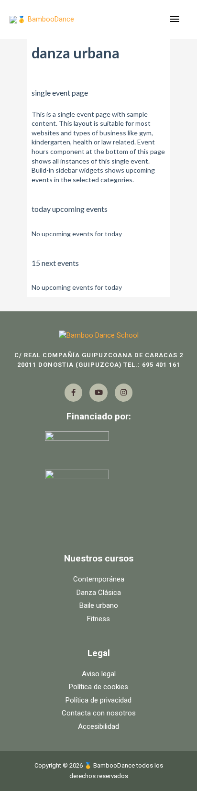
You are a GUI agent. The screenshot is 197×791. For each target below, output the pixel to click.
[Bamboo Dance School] (98, 335)
